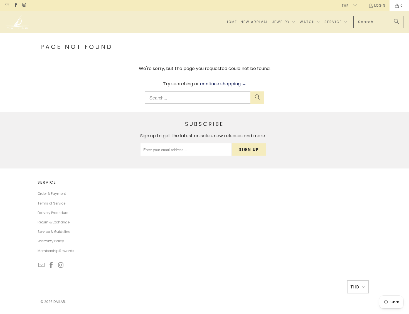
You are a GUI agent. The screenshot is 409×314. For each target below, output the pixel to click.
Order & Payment (52, 193)
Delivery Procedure (53, 212)
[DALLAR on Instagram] (24, 5)
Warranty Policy (51, 241)
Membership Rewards (56, 250)
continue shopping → (223, 84)
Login (379, 5)
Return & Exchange (54, 222)
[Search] (396, 22)
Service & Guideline (54, 231)
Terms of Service (51, 203)
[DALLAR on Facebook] (15, 5)
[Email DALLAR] (6, 5)
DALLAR (59, 301)
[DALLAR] (17, 22)
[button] (284, 22)
